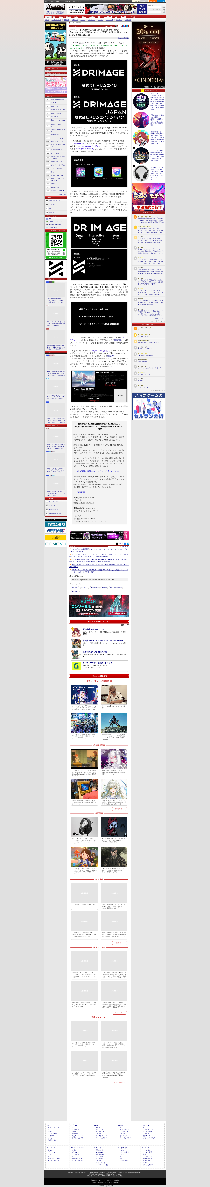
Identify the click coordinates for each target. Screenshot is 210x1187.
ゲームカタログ (148, 1165)
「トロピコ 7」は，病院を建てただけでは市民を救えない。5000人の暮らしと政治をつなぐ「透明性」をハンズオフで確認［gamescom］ (150, 261)
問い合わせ (76, 1)
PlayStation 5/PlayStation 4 (55, 224)
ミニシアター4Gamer (56, 168)
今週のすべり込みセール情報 (58, 130)
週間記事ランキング (54, 200)
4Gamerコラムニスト (56, 161)
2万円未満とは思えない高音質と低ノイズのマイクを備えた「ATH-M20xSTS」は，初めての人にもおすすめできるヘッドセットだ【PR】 (84, 841)
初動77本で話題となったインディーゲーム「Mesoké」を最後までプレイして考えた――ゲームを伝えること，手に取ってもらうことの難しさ (56, 420)
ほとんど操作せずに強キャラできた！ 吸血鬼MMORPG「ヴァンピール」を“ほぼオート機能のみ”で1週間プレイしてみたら (56, 373)
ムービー (100, 20)
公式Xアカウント (54, 1)
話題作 (47, 20)
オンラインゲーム (56, 20)
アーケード (145, 1148)
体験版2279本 (61, 13)
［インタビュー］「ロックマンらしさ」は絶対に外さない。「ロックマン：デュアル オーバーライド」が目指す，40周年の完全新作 (56, 493)
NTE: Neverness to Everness (145, 355)
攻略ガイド (75, 20)
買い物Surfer (54, 172)
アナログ (123, 17)
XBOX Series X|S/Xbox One (56, 221)
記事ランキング (53, 1140)
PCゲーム (51, 218)
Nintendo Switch (53, 227)
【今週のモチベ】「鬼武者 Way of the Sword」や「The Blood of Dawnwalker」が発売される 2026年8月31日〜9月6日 (84, 934)
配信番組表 (128, 20)
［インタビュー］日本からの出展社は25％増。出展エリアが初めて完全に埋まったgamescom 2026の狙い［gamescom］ (56, 446)
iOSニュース (100, 1150)
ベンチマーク (124, 1160)
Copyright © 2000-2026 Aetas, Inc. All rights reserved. (105, 1182)
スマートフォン (99, 1148)
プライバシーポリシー (55, 501)
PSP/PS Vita (145, 1125)
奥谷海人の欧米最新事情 (57, 99)
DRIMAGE (95, 587)
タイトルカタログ (77, 1138)
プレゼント (119, 20)
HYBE (105, 587)
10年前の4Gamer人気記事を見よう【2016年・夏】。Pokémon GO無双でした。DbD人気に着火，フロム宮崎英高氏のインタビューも (56, 347)
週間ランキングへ (160, 318)
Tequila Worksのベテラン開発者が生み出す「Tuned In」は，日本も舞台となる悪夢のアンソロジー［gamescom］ (84, 802)
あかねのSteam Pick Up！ (57, 190)
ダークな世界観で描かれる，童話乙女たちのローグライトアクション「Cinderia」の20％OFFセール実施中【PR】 (114, 840)
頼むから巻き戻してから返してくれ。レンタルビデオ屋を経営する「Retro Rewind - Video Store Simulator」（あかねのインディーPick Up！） (114, 935)
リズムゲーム (147, 1160)
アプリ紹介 (99, 1158)
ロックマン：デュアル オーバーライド (149, 368)
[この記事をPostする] (116, 26)
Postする (120, 26)
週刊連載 (66, 20)
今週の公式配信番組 (56, 113)
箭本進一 (116, 587)
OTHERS (75, 587)
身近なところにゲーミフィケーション (58, 179)
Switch (76, 17)
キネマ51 (53, 183)
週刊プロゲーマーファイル (58, 109)
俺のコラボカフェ (55, 153)
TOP (48, 17)
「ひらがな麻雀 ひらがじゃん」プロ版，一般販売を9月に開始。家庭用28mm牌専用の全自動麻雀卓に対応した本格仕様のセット (150, 271)
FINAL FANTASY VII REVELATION (148, 342)
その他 (145, 1163)
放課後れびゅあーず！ (57, 187)
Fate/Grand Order (142, 361)
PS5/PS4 (68, 17)
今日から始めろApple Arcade (58, 149)
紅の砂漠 (140, 381)
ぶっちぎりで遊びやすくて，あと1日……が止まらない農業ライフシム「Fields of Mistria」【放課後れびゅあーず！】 (113, 906)
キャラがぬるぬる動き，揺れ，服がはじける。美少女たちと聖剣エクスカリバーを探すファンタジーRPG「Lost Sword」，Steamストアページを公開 (150, 230)
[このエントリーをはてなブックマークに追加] (127, 27)
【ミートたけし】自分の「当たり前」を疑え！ (113, 707)
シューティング (148, 1158)
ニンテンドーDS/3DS (77, 1148)
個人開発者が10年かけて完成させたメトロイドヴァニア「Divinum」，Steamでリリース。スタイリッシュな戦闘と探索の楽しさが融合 (150, 313)
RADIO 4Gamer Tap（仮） (58, 138)
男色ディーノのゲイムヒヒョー (58, 121)
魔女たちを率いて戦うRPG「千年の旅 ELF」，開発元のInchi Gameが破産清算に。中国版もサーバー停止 (114, 772)
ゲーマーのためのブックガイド (58, 145)
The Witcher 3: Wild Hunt (145, 349)
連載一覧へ (63, 194)
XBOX (61, 17)
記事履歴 (152, 1)
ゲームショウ (109, 20)
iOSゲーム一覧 (100, 1163)
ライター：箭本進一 (123, 38)
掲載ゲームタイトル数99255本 (55, 11)
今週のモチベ (54, 106)
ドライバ (51, 212)
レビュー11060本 (51, 13)
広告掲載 (116, 1180)
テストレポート (125, 1152)
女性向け (92, 17)
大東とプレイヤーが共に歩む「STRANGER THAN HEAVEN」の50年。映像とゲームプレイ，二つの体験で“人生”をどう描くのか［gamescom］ (114, 1074)
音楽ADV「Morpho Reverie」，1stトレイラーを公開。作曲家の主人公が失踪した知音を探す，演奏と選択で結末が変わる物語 (114, 802)
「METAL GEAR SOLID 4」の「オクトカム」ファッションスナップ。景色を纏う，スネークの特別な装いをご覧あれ (56, 300)
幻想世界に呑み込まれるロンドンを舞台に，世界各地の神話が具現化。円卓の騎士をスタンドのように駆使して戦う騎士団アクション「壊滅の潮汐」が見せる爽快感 (114, 1005)
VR (99, 17)
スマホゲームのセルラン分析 (58, 125)
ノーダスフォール (143, 336)
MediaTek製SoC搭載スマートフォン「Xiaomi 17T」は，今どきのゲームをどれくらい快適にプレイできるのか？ (84, 1004)
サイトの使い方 (66, 1)
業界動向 (76, 591)
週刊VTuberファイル (56, 116)
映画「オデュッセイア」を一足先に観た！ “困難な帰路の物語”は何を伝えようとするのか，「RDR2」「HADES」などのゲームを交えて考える (56, 323)
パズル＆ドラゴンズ (144, 374)
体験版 (50, 1131)
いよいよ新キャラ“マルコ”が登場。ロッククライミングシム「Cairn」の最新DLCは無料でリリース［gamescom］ (150, 302)
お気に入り (144, 1)
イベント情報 (147, 1152)
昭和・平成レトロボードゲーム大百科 (58, 157)
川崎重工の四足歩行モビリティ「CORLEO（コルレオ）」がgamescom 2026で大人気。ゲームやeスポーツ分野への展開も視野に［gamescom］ (114, 737)
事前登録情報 (100, 1154)
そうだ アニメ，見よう (57, 141)
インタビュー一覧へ (119, 1082)
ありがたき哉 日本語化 (57, 175)
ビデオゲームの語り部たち (58, 165)
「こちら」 (115, 1174)
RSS (46, 1)
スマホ (84, 17)
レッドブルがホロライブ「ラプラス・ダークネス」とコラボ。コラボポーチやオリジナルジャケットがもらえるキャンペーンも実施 (84, 707)
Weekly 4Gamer (55, 102)
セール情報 (99, 1156)
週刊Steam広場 (55, 134)
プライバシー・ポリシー (105, 1180)
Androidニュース (101, 1152)
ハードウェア (108, 17)
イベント (85, 587)
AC (116, 17)
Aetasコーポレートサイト (55, 513)
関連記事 (117, 340)
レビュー (82, 20)
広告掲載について (54, 509)
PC (54, 17)
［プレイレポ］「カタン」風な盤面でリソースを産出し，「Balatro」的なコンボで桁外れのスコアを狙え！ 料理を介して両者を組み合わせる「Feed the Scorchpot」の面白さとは (114, 975)
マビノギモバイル (143, 387)
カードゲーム (147, 1156)
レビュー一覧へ (119, 1012)
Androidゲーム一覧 (102, 1165)
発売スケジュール (77, 1136)
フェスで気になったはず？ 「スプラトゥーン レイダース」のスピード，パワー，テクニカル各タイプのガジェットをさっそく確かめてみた (56, 397)
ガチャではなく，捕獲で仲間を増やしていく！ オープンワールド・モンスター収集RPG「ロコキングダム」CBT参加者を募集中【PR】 (84, 871)
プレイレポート (101, 1129)
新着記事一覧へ (119, 809)
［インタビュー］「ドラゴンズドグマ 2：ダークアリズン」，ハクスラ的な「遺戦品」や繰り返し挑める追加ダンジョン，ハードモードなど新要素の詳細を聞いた (56, 470)
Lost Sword (141, 330)
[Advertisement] (99, 1105)
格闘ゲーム (146, 1154)
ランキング (161, 1)
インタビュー (91, 20)
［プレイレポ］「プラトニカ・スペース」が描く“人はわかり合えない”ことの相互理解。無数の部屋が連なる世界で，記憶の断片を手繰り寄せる (84, 773)
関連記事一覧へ (125, 546)
